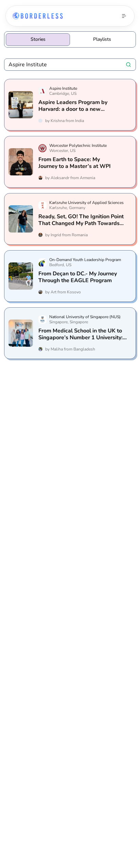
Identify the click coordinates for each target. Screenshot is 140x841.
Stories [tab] (38, 39)
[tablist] (70, 39)
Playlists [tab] (102, 39)
